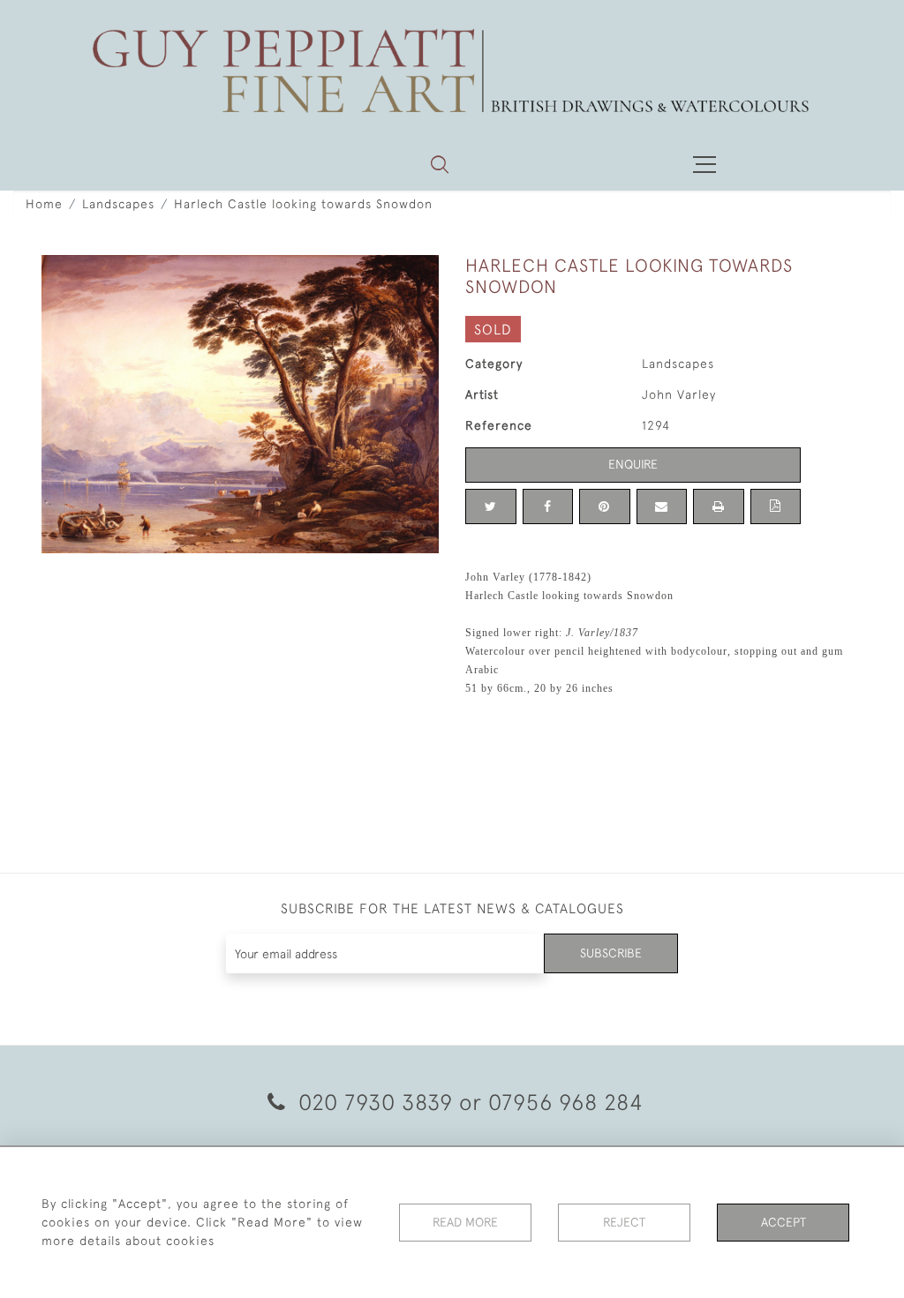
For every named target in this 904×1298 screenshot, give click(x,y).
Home (44, 204)
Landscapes (118, 204)
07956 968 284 (566, 1101)
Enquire (633, 464)
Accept (783, 1222)
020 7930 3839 (375, 1101)
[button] (439, 164)
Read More (465, 1222)
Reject (624, 1222)
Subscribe (611, 953)
